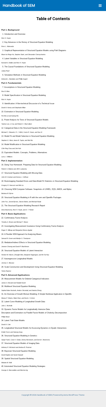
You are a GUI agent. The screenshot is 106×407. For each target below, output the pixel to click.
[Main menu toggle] (100, 5)
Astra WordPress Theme (73, 395)
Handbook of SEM (19, 5)
